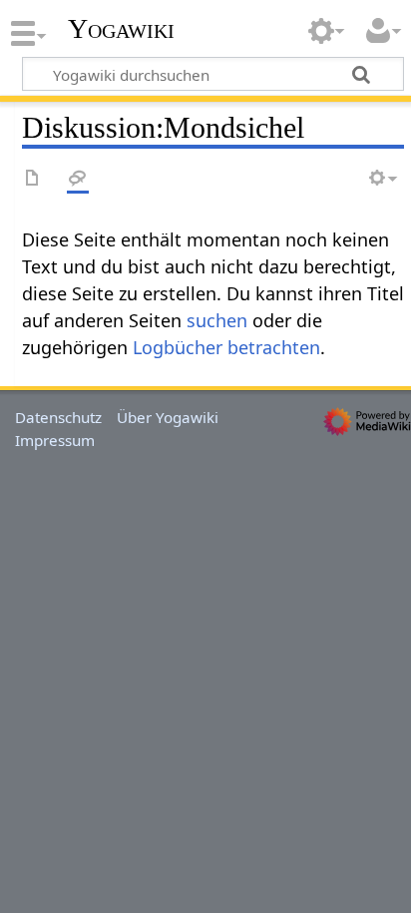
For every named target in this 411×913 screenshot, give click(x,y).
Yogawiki (121, 29)
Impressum (55, 440)
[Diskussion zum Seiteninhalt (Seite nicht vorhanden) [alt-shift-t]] (78, 179)
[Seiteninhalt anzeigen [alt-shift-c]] (33, 179)
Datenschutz (58, 417)
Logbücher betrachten (226, 347)
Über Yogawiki (167, 417)
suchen (217, 320)
